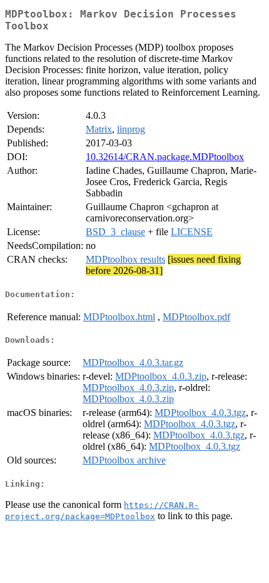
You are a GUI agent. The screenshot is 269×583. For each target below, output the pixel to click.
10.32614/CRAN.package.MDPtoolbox (165, 156)
